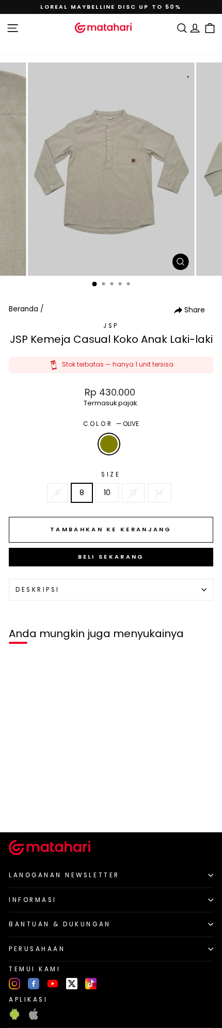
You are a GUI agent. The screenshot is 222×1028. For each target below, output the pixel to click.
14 (159, 492)
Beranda (23, 309)
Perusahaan (37, 949)
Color (110, 424)
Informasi (33, 900)
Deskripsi (37, 590)
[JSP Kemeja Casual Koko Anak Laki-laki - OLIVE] (20, 807)
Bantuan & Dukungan (60, 924)
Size (110, 474)
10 (107, 492)
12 (133, 492)
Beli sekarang (111, 556)
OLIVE (109, 444)
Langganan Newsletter (64, 875)
